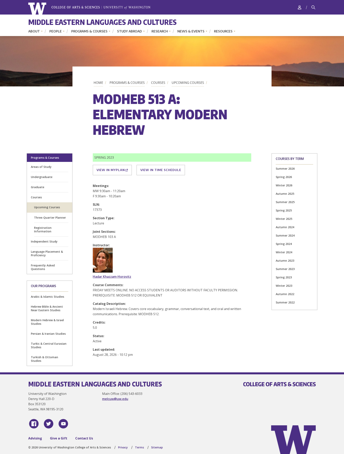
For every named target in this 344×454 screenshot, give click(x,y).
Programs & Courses (89, 31)
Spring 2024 (284, 244)
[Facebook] (33, 423)
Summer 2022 (285, 302)
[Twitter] (48, 423)
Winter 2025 (284, 219)
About (34, 31)
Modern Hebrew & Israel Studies (47, 322)
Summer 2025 (285, 202)
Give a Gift (58, 438)
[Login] (299, 7)
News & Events (190, 31)
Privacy (123, 447)
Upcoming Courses (188, 82)
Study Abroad (129, 31)
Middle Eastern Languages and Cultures (102, 22)
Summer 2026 (285, 168)
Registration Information (43, 229)
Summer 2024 (285, 235)
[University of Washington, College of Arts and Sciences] (89, 9)
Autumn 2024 (285, 227)
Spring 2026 (284, 177)
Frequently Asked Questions (43, 267)
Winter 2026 (284, 185)
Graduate (37, 187)
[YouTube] (63, 423)
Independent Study (44, 241)
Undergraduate (41, 177)
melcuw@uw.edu (115, 399)
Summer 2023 (285, 269)
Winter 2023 (284, 286)
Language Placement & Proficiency (47, 253)
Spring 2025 (284, 210)
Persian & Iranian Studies (48, 334)
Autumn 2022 (285, 294)
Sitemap (157, 447)
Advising (35, 438)
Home (98, 82)
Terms (139, 447)
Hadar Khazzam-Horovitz (112, 276)
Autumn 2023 (285, 260)
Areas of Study (41, 167)
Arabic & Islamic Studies (47, 296)
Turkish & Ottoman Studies (44, 359)
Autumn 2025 (285, 194)
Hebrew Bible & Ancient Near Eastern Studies (47, 308)
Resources (223, 31)
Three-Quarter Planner (50, 217)
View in (111, 170)
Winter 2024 (284, 252)
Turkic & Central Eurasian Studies (48, 345)
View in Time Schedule (160, 170)
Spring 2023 (284, 277)
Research (159, 31)
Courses (158, 82)
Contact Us (84, 438)
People (55, 31)
